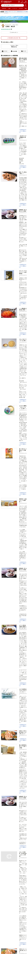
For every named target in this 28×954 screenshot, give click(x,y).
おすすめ (21, 8)
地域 (9, 8)
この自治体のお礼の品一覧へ (14, 37)
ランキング (14, 8)
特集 (26, 8)
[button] (25, 6)
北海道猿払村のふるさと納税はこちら (23, 131)
